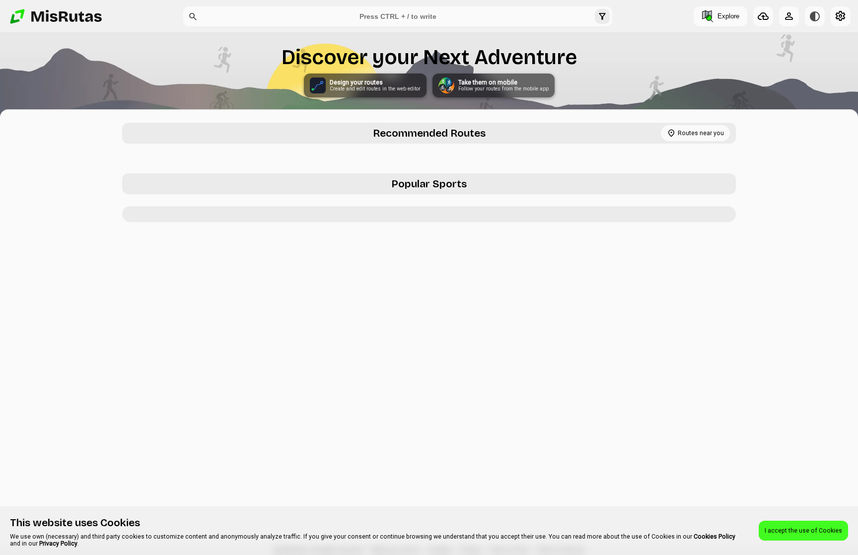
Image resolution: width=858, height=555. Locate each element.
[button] (193, 16)
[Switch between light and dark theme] (815, 16)
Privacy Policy (58, 543)
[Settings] (841, 16)
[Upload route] (763, 16)
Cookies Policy (714, 536)
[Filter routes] (602, 16)
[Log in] (789, 16)
